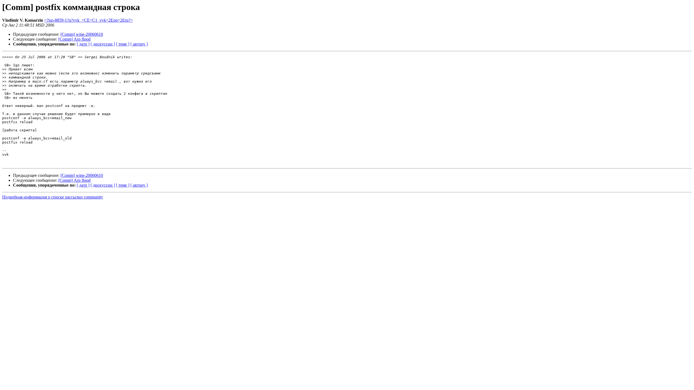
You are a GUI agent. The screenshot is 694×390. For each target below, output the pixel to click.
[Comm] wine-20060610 (81, 34)
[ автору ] (139, 44)
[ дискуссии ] (103, 44)
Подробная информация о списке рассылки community (52, 197)
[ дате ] (83, 44)
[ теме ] (122, 44)
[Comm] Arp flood (74, 39)
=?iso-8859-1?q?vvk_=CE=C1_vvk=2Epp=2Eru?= (88, 20)
